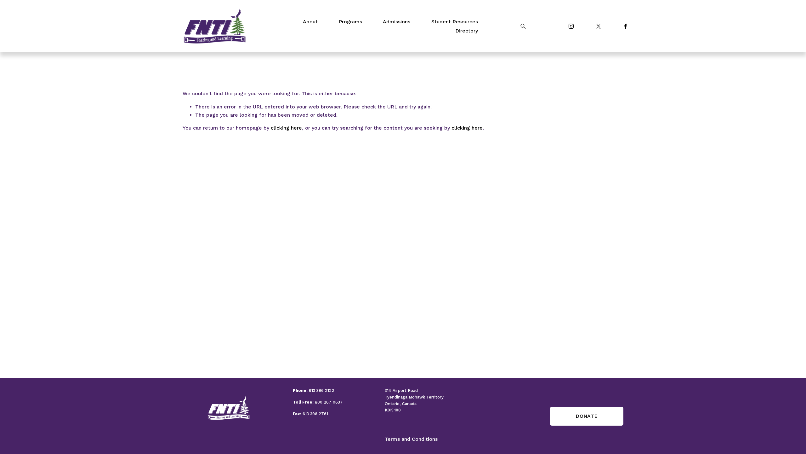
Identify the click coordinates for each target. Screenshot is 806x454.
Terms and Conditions (411, 439)
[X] (598, 26)
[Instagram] (571, 26)
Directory (466, 31)
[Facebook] (625, 26)
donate (587, 416)
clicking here (286, 128)
